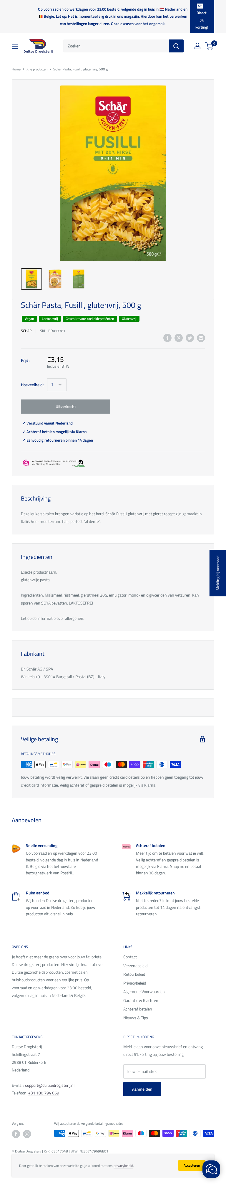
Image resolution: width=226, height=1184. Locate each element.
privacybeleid (123, 1165)
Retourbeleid (134, 974)
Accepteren (192, 1165)
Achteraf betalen (137, 1009)
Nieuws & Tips (135, 1018)
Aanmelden (142, 1089)
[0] (209, 45)
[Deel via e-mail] (201, 338)
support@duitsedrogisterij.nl (49, 1085)
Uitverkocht (66, 406)
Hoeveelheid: (32, 385)
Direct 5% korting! (201, 20)
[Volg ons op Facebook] (16, 1134)
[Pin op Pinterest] (179, 338)
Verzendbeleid (135, 965)
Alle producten (36, 69)
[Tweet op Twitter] (190, 338)
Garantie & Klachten (140, 1000)
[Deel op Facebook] (167, 338)
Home (16, 69)
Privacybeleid (134, 983)
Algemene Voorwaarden (144, 991)
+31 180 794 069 (43, 1093)
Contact (130, 957)
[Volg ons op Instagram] (27, 1134)
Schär (26, 330)
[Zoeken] (176, 45)
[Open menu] (15, 46)
